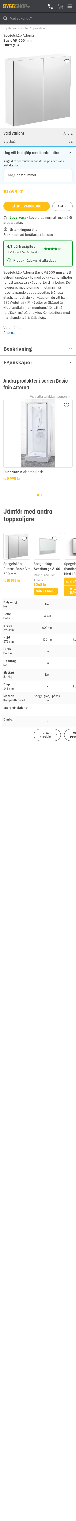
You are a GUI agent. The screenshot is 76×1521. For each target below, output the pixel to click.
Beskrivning (17, 348)
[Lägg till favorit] (67, 61)
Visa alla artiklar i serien (48, 396)
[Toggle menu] (70, 6)
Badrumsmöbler (18, 28)
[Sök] (5, 18)
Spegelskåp (40, 28)
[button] (38, 137)
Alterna (9, 333)
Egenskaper (17, 362)
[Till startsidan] (16, 6)
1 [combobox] (60, 206)
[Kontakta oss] (50, 6)
